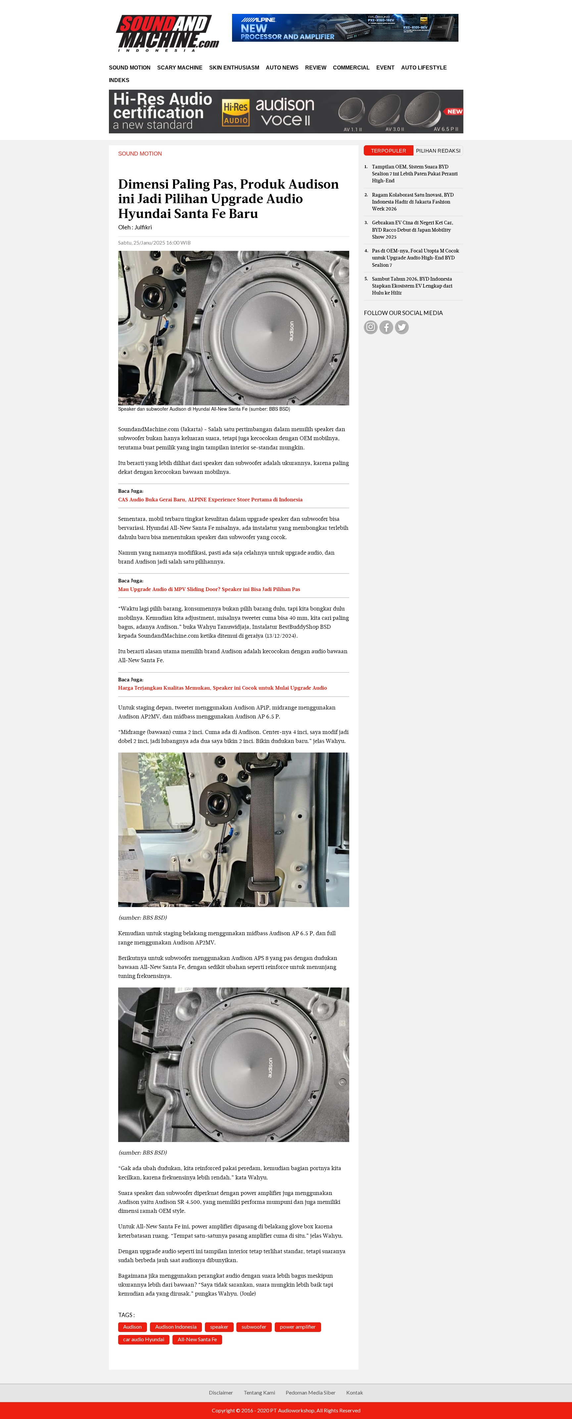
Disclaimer (221, 1392)
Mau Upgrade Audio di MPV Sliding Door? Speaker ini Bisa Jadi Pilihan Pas (209, 589)
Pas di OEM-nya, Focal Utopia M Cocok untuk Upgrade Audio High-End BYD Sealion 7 (415, 258)
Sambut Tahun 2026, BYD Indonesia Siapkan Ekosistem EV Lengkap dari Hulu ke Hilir (412, 286)
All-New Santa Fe (197, 1339)
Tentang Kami (259, 1392)
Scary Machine (180, 67)
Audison (132, 1326)
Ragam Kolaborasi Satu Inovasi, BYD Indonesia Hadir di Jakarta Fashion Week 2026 (413, 202)
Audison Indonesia (176, 1326)
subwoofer (254, 1326)
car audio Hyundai (143, 1339)
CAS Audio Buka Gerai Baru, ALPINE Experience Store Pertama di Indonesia (210, 500)
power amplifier (298, 1326)
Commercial (351, 67)
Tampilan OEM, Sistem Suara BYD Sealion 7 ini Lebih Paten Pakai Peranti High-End (415, 174)
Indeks (119, 80)
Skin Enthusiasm (234, 67)
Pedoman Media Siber (311, 1392)
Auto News (282, 67)
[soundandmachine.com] (168, 33)
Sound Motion (130, 67)
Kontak (354, 1392)
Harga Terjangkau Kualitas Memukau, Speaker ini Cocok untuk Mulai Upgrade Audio (222, 688)
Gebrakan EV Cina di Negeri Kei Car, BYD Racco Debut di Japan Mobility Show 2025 (412, 230)
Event (385, 67)
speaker (219, 1326)
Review (315, 67)
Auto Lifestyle (424, 67)
